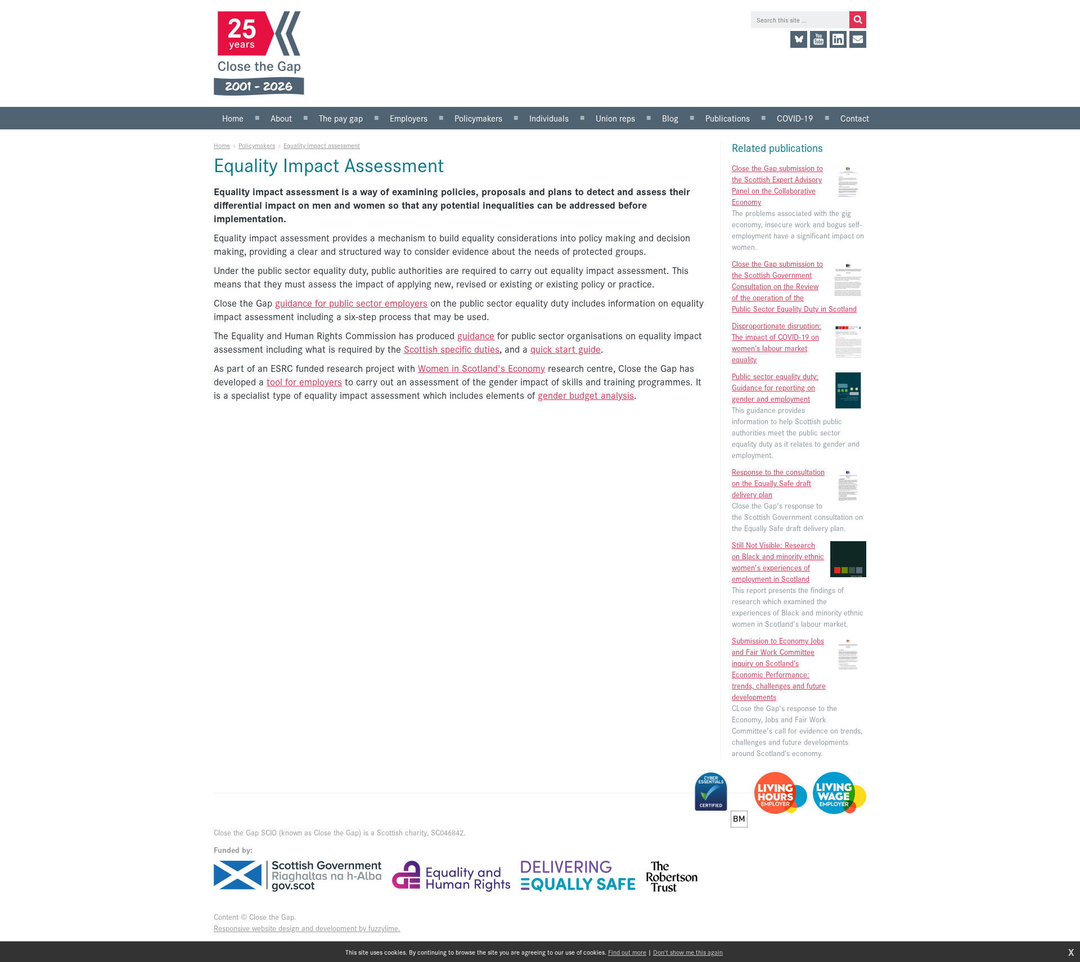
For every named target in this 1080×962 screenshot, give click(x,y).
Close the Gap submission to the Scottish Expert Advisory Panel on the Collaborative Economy (777, 185)
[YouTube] (818, 39)
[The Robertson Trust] (672, 876)
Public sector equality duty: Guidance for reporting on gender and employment (775, 387)
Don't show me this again (688, 951)
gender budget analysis (586, 395)
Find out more (627, 951)
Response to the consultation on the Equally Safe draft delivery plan (778, 483)
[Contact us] (857, 39)
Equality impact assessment (322, 145)
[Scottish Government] (297, 876)
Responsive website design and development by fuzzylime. (307, 928)
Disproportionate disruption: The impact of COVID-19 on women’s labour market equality (776, 342)
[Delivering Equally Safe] (578, 876)
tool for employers (304, 381)
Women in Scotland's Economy (481, 368)
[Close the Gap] (263, 53)
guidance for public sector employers (351, 302)
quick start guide (565, 349)
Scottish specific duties (452, 349)
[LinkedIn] (838, 39)
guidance (475, 335)
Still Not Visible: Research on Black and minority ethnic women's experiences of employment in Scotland (778, 562)
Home (222, 145)
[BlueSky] (798, 39)
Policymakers (256, 145)
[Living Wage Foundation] (839, 793)
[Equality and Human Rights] (451, 876)
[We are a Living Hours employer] (780, 793)
